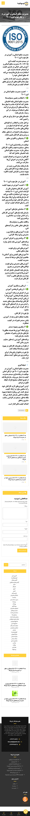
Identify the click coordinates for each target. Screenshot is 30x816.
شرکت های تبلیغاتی (14, 619)
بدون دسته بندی (14, 600)
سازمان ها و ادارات (14, 617)
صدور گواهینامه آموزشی (14, 764)
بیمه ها (14, 602)
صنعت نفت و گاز (14, 626)
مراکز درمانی (14, 639)
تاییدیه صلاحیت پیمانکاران (14, 768)
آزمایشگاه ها (14, 578)
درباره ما (14, 786)
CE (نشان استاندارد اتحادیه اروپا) (14, 770)
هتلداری (14, 647)
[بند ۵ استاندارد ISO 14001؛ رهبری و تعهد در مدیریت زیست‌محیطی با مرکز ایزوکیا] (15, 693)
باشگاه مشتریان (14, 595)
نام (26, 521)
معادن (14, 643)
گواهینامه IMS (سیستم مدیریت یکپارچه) (14, 775)
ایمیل (25, 529)
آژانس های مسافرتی (14, 582)
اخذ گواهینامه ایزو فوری (14, 760)
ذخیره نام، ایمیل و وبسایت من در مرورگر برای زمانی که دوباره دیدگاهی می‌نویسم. (15, 545)
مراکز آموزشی (14, 634)
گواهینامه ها (14, 632)
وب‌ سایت (25, 536)
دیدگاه (25, 506)
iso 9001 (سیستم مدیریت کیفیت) (14, 766)
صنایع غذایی (14, 623)
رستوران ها (14, 615)
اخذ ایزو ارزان (14, 762)
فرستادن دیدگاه (22, 550)
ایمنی (14, 591)
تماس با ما (14, 788)
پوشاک (14, 604)
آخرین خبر (14, 576)
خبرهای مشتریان (14, 608)
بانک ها (14, 597)
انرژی (14, 589)
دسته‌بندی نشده (21, 410)
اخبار (14, 584)
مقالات (22, 439)
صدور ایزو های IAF (14, 772)
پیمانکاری (14, 606)
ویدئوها (14, 649)
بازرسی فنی (14, 593)
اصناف (14, 587)
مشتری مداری (14, 641)
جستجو (6, 564)
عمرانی (14, 630)
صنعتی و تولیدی (14, 628)
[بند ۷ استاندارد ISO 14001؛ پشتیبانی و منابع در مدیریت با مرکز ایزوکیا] (15, 663)
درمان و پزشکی (14, 610)
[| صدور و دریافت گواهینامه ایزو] (23, 4)
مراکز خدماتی (14, 636)
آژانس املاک (14, 580)
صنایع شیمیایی (14, 621)
